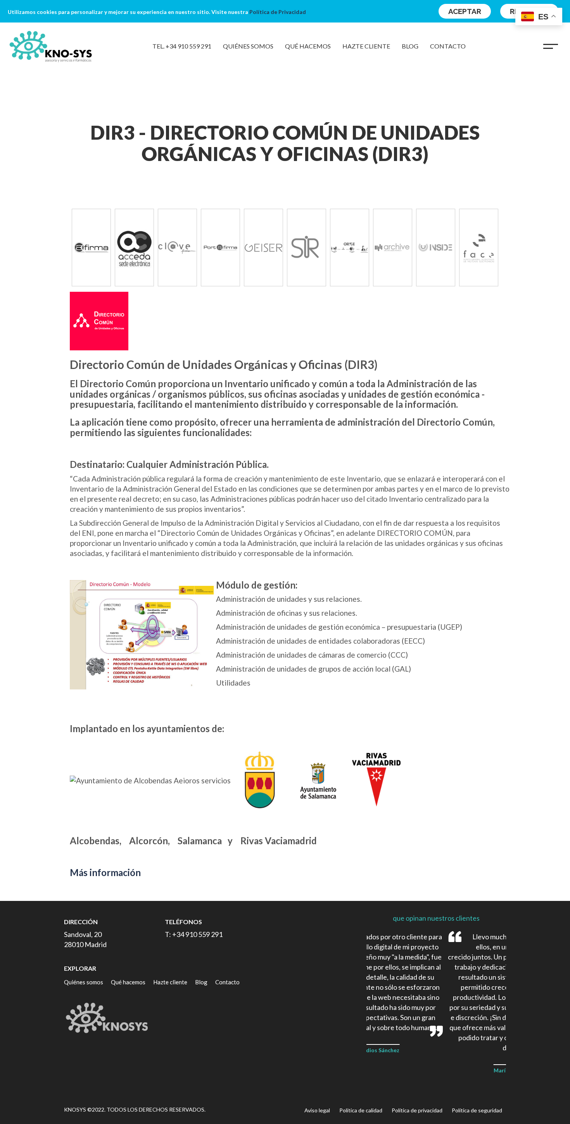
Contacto (448, 46)
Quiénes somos (248, 46)
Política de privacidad (417, 1110)
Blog (410, 46)
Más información (105, 872)
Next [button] (486, 247)
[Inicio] (49, 46)
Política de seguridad (477, 1110)
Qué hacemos (308, 46)
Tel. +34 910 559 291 (181, 46)
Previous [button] (83, 247)
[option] (134, 247)
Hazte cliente (366, 46)
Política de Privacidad (277, 12)
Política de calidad (360, 1110)
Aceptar (464, 11)
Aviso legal (317, 1110)
